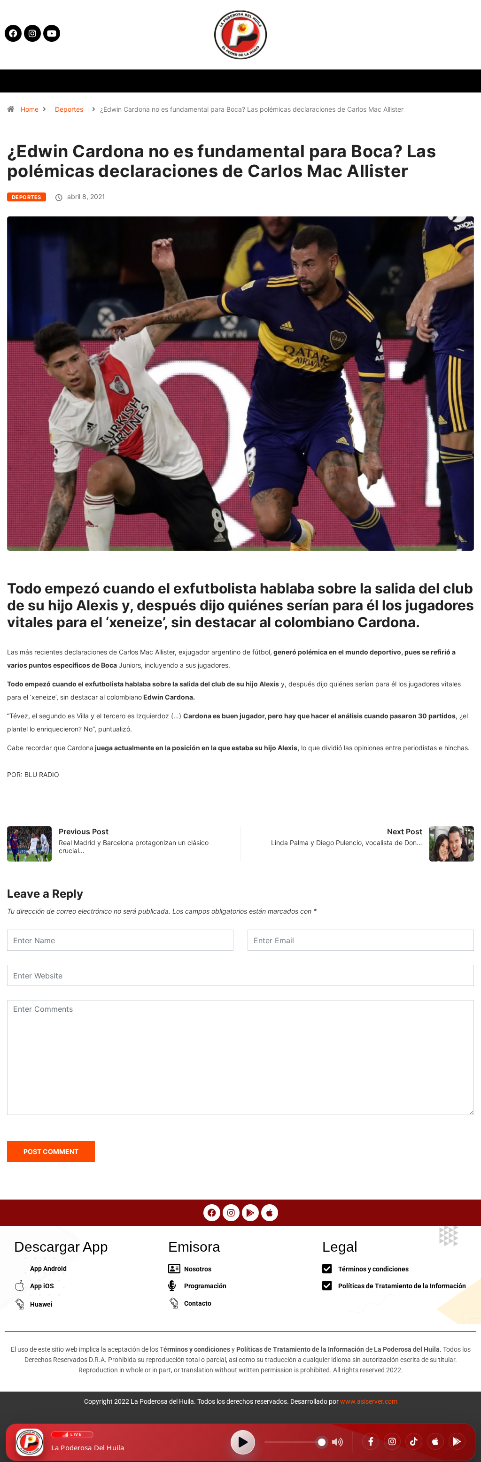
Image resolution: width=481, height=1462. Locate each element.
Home (30, 109)
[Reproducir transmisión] (243, 1442)
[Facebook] (370, 1441)
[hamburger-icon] (392, 81)
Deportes (69, 109)
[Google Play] (457, 1441)
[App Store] (435, 1441)
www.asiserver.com (368, 1401)
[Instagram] (392, 1441)
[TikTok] (413, 1441)
